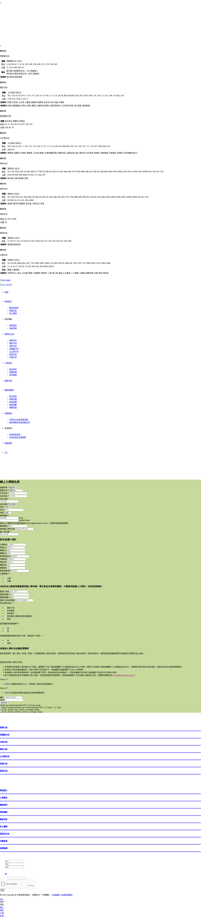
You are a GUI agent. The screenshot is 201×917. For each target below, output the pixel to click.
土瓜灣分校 (14, 351)
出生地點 (4, 504)
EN (6, 452)
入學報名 (8, 363)
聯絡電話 (4, 526)
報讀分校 (4, 490)
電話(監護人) (5, 594)
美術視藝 (13, 402)
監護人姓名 (4, 591)
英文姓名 (4, 496)
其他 (9, 619)
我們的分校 (9, 334)
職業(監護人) (5, 597)
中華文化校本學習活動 (18, 420)
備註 (2, 697)
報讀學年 (4, 487)
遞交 (2, 890)
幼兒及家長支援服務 (17, 437)
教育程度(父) (5, 556)
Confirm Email (24, 520)
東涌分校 (13, 354)
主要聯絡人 (5, 574)
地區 (2, 513)
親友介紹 (10, 608)
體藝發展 (13, 407)
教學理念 (13, 325)
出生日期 (4, 499)
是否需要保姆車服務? (9, 624)
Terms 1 (4, 679)
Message (4, 878)
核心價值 (13, 313)
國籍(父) (3, 553)
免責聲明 (56, 895)
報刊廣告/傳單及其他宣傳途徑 (19, 616)
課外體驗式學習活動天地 (19, 422)
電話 (2, 864)
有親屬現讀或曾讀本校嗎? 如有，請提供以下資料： (22, 636)
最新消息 (8, 381)
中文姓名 (4, 493)
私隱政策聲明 (66, 895)
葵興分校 (13, 340)
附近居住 (10, 613)
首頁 (6, 292)
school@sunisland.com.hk (123, 675)
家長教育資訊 (14, 434)
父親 (9, 578)
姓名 (2, 861)
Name (2, 700)
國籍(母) (3, 568)
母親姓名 (3, 559)
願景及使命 (14, 308)
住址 (2, 510)
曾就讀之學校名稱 (7, 529)
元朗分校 (13, 357)
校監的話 (13, 310)
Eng (1, 899)
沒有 (9, 643)
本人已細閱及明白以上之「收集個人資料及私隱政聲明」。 (30, 684)
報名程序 (13, 369)
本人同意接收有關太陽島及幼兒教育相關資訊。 (26, 693)
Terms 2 (4, 688)
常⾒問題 (13, 375)
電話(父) (3, 547)
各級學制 (13, 328)
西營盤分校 (14, 349)
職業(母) (3, 565)
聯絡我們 (8, 443)
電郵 (2, 867)
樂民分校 (13, 343)
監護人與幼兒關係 (7, 600)
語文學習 (13, 396)
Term (2, 869)
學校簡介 (8, 301)
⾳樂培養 (13, 399)
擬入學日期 (5, 532)
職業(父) (3, 550)
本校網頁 (10, 611)
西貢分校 (13, 346)
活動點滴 (8, 413)
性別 (2, 507)
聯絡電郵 (4, 515)
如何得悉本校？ (7, 603)
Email (21, 518)
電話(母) (3, 562)
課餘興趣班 (9, 390)
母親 (9, 581)
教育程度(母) (5, 571)
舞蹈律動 (13, 405)
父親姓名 (3, 544)
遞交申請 (4, 703)
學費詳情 (13, 372)
